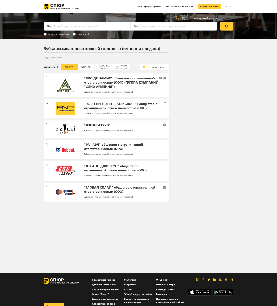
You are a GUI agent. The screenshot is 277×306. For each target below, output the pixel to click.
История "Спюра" (166, 284)
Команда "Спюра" (166, 289)
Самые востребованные (105, 289)
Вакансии (161, 294)
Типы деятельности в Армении (179, 6)
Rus (227, 6)
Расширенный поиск (204, 18)
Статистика (130, 279)
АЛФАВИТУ (86, 67)
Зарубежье (130, 284)
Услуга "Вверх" (100, 294)
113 (182, 18)
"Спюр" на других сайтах (138, 294)
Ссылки (128, 289)
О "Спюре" (162, 279)
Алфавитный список (103, 303)
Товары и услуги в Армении (149, 6)
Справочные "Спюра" (104, 279)
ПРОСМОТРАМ (103, 67)
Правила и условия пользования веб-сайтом (170, 300)
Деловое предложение (105, 298)
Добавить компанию (209, 6)
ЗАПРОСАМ (121, 67)
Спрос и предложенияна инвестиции (136, 300)
